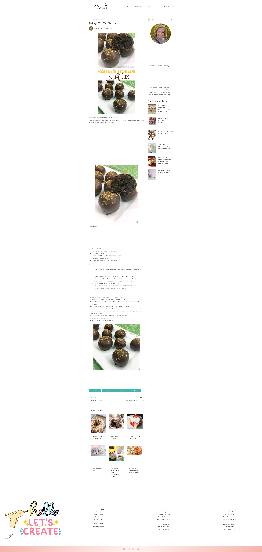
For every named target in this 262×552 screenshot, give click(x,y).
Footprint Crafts (229, 514)
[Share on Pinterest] (108, 390)
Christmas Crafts (163, 529)
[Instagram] (128, 549)
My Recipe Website (98, 526)
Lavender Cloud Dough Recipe (164, 172)
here (162, 97)
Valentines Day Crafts (163, 512)
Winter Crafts (98, 519)
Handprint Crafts (229, 512)
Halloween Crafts (163, 524)
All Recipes (98, 529)
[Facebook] (124, 549)
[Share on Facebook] (95, 390)
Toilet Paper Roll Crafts (229, 519)
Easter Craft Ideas (163, 517)
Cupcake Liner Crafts (229, 529)
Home (117, 6)
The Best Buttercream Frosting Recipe (164, 146)
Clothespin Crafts (229, 526)
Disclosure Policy (116, 117)
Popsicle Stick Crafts (229, 521)
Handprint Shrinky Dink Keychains (165, 132)
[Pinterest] (133, 549)
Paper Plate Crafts (228, 517)
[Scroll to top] (258, 546)
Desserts (101, 19)
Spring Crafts (98, 512)
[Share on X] (134, 390)
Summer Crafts (98, 514)
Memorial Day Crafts (163, 519)
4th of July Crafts (163, 521)
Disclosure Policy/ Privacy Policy (13, 548)
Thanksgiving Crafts (164, 526)
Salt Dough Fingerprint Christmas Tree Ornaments (164, 108)
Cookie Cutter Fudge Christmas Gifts (164, 120)
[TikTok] (138, 549)
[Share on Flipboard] (121, 390)
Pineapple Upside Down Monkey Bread (134, 470)
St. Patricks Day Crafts (163, 514)
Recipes (95, 19)
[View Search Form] (172, 6)
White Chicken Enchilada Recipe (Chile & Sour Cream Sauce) (164, 160)
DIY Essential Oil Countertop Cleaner (133, 399)
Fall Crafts (98, 517)
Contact (28, 548)
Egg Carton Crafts (228, 524)
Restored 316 (256, 549)
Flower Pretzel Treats (95, 399)
